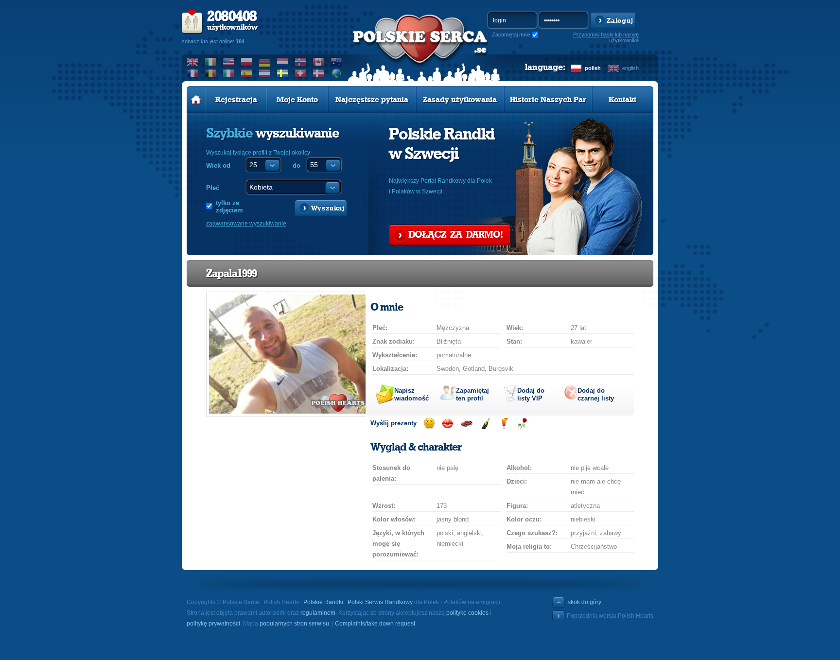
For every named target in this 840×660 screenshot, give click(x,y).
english (630, 68)
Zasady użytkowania (460, 100)
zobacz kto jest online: (213, 41)
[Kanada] (319, 62)
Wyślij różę (522, 423)
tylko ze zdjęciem (229, 206)
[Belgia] (211, 73)
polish (593, 68)
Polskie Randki (323, 602)
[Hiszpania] (247, 73)
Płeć (212, 187)
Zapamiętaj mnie (511, 34)
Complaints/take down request (375, 623)
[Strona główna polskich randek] (196, 99)
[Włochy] (229, 73)
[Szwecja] (283, 73)
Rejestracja (236, 100)
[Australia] (337, 62)
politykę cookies (467, 612)
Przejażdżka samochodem (466, 423)
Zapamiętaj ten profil (472, 394)
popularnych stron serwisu (294, 623)
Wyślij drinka (503, 423)
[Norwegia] (301, 62)
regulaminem (317, 612)
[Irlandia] (211, 62)
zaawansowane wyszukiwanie (246, 223)
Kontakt (622, 100)
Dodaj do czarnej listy (596, 394)
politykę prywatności (213, 623)
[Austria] (265, 73)
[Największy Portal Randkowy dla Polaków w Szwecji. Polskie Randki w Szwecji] (420, 49)
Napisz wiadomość (411, 394)
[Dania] (319, 73)
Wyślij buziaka (447, 423)
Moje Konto (297, 100)
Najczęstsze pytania (371, 100)
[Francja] (193, 73)
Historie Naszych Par (548, 100)
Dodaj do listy (530, 394)
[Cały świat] (337, 73)
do (296, 165)
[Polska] (247, 62)
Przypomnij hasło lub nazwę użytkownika (606, 37)
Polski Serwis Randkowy (380, 602)
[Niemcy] (265, 62)
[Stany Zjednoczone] (229, 62)
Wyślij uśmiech (429, 423)
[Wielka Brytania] (193, 62)
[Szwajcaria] (301, 73)
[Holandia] (283, 62)
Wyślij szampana (485, 423)
